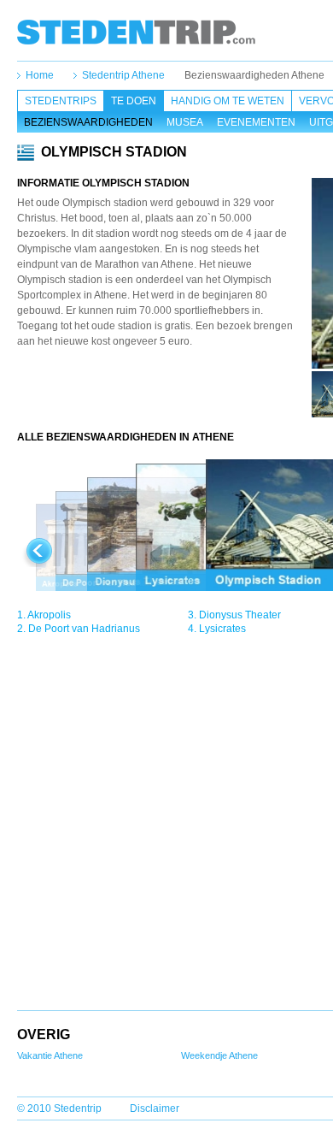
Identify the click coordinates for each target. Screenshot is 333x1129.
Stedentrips (60, 101)
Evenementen (256, 122)
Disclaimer (154, 1108)
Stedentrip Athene (123, 75)
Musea (184, 122)
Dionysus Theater (240, 615)
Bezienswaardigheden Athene (254, 75)
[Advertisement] (165, 396)
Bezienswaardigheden (88, 122)
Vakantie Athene (50, 1055)
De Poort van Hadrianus (84, 629)
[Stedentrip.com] (136, 31)
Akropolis (49, 615)
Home (40, 75)
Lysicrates (222, 629)
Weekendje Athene (219, 1055)
